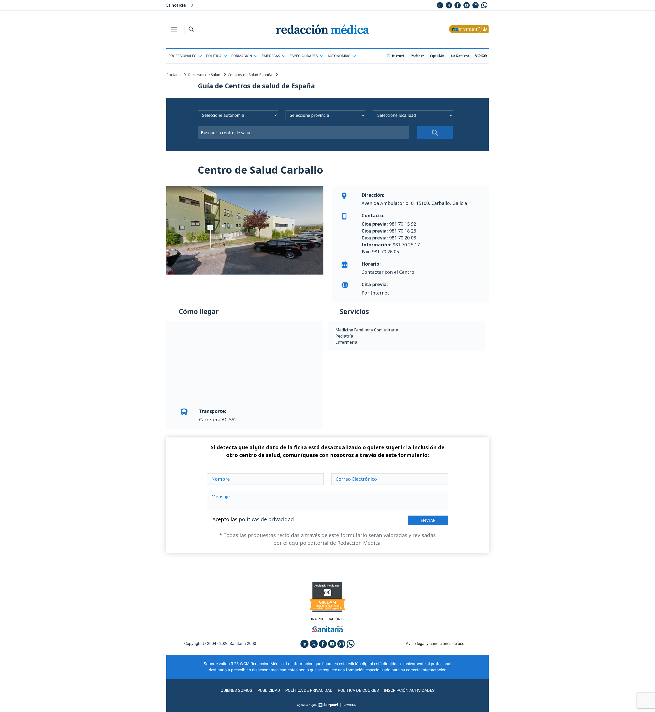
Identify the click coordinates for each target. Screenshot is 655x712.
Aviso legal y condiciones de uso (435, 643)
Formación (241, 56)
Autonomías (339, 56)
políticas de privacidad (266, 519)
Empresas (271, 56)
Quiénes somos (236, 690)
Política (214, 56)
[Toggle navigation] (174, 29)
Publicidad (268, 690)
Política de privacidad (309, 690)
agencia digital (307, 705)
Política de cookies (358, 690)
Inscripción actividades (409, 690)
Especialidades (304, 56)
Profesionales (182, 56)
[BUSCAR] (435, 132)
